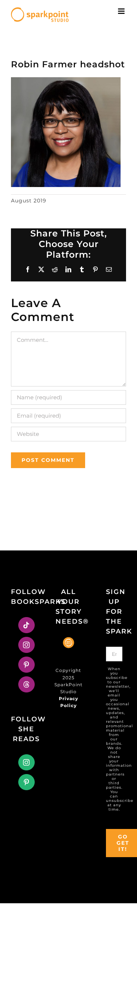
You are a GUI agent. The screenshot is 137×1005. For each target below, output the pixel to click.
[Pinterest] (26, 665)
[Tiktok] (26, 625)
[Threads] (26, 684)
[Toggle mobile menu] (122, 11)
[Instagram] (26, 645)
